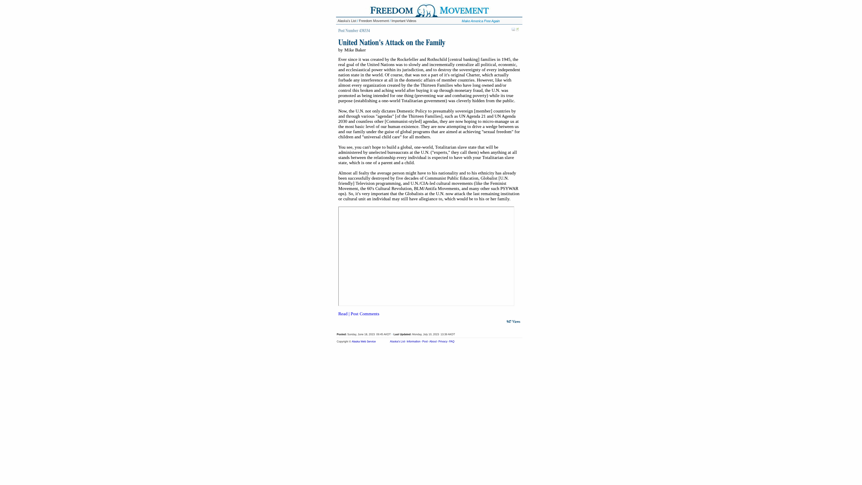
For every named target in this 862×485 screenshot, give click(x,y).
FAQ (451, 341)
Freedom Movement (374, 21)
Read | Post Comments (358, 313)
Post (425, 341)
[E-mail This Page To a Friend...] (513, 30)
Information (413, 341)
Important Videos (403, 21)
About (433, 341)
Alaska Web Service (364, 341)
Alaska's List (347, 21)
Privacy (442, 341)
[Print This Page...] (517, 30)
